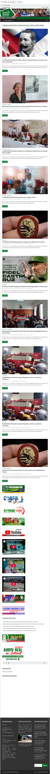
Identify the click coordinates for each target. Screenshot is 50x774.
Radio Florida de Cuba (14, 772)
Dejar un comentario (23, 63)
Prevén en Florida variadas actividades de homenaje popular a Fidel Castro (25, 286)
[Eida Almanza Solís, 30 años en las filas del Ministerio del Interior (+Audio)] (25, 89)
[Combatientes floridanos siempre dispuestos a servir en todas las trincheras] (25, 360)
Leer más (4, 70)
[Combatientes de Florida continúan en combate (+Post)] (25, 180)
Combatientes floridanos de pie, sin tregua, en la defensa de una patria (23, 242)
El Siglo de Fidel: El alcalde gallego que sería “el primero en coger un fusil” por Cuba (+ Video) (23, 624)
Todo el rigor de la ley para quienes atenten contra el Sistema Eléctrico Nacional (20, 621)
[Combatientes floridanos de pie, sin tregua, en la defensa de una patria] (25, 225)
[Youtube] (47, 7)
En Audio (9, 104)
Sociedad (9, 468)
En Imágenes (9, 195)
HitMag (46, 772)
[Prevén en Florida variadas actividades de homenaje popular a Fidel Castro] (25, 269)
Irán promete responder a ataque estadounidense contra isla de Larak (18, 626)
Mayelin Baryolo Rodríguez (18, 334)
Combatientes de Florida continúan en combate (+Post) (19, 197)
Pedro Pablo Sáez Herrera (16, 108)
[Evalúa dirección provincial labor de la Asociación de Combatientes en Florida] (25, 453)
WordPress (41, 772)
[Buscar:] (41, 765)
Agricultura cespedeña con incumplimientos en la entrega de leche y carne (19, 630)
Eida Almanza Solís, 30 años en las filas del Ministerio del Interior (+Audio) (24, 106)
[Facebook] (43, 7)
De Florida (4, 58)
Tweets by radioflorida (7, 671)
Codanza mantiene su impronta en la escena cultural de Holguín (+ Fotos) (19, 628)
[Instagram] (45, 7)
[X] (42, 7)
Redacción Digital (15, 63)
